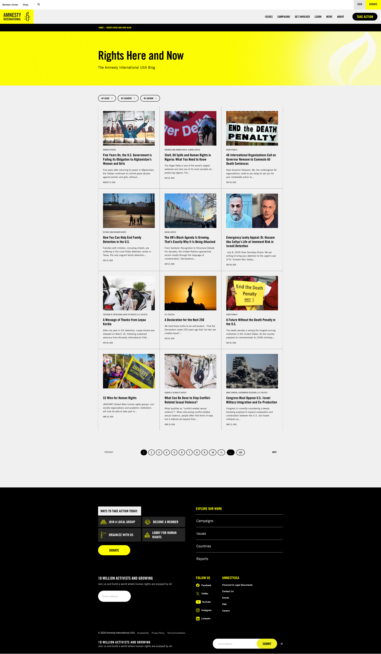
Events (225, 597)
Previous (108, 452)
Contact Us (228, 591)
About (340, 16)
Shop (27, 4)
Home (101, 27)
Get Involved (302, 16)
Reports (202, 559)
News (329, 16)
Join (359, 4)
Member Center (11, 4)
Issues (269, 16)
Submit (123, 596)
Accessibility (143, 633)
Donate (375, 4)
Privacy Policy (158, 633)
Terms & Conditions (176, 633)
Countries (203, 546)
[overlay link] (129, 147)
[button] (38, 4)
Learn (318, 16)
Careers (226, 610)
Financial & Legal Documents (237, 584)
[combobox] (107, 98)
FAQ (224, 604)
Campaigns (283, 16)
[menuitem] (10, 4)
